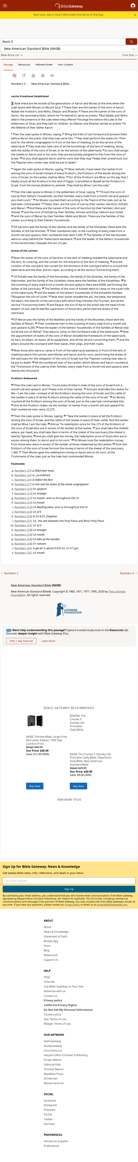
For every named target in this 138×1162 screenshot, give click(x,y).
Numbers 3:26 (23, 512)
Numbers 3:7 (22, 484)
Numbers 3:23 (23, 507)
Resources (24, 64)
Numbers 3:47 (23, 548)
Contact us (50, 996)
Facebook (50, 1100)
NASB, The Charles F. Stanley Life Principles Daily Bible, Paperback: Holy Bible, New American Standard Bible (91, 759)
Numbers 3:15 (23, 498)
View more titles (69, 799)
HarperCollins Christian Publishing (66, 1055)
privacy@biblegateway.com (112, 904)
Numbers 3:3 (22, 470)
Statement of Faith (55, 936)
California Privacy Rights (60, 1005)
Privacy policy (53, 1000)
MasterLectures (54, 1083)
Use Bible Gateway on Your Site (63, 986)
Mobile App (51, 941)
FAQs (47, 977)
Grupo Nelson (53, 1060)
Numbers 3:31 (23, 521)
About (47, 927)
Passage (8, 64)
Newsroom (51, 955)
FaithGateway (52, 1041)
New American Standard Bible (31, 585)
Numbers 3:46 (23, 544)
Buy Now (34, 786)
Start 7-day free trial (21, 641)
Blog (46, 950)
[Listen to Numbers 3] (52, 75)
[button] (133, 5)
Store (47, 945)
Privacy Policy (72, 904)
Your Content (65, 64)
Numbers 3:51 (23, 553)
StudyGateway (53, 1046)
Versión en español (56, 1141)
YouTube (49, 1124)
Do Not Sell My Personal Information (68, 1010)
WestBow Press (53, 1074)
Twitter (48, 1119)
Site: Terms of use (55, 1019)
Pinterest (49, 1110)
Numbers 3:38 (23, 530)
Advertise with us (55, 991)
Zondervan (51, 1078)
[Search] (131, 41)
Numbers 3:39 (23, 534)
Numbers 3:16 (23, 502)
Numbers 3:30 (23, 516)
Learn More (48, 641)
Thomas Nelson (54, 1069)
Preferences (51, 1146)
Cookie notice (52, 1014)
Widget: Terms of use (57, 1024)
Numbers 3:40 (23, 539)
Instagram (50, 1105)
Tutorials (49, 982)
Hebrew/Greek (44, 64)
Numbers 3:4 (22, 475)
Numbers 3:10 (23, 489)
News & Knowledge (56, 932)
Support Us (51, 960)
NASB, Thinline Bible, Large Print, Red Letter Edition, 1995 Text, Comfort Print (46, 740)
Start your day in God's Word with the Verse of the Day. (68, 14)
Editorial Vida (52, 1064)
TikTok (48, 1114)
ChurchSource (53, 1050)
